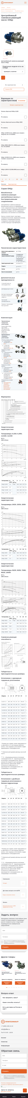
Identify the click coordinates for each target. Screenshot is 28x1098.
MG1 (5, 343)
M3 (10, 348)
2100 (11, 342)
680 (10, 363)
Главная (3, 7)
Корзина (23, 1096)
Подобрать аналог (7, 983)
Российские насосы (19, 11)
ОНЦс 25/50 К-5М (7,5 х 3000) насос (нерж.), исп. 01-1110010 (13, 146)
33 (21, 179)
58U (10, 356)
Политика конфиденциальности (8, 1082)
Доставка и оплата (6, 1091)
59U (10, 371)
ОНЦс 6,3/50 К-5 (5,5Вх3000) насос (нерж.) (12, 169)
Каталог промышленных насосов (8, 9)
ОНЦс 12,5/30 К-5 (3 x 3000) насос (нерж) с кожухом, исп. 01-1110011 (12, 133)
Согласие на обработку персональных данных (12, 1084)
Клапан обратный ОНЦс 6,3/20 (9, 111)
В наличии (21, 100)
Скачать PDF (8, 89)
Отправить (5, 947)
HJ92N (5, 357)
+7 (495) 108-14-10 (7, 1026)
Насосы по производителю (7, 11)
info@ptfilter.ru (5, 1029)
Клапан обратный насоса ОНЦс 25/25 (11, 122)
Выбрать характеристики (16, 105)
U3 (12, 348)
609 (10, 378)
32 (17, 179)
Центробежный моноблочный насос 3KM (7, 973)
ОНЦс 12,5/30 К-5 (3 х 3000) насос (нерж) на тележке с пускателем (13, 158)
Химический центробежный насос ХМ (20, 973)
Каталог (8, 7)
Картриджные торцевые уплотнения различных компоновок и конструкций (7, 386)
